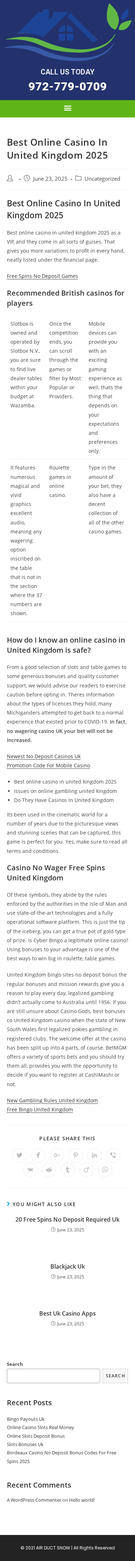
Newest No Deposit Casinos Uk (44, 756)
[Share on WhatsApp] (105, 1170)
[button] (68, 86)
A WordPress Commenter (34, 1500)
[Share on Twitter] (19, 1155)
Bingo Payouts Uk (26, 1419)
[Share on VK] (30, 1170)
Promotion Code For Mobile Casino (48, 765)
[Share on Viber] (113, 1155)
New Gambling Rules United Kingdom (52, 1100)
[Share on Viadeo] (86, 1170)
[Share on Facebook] (38, 1155)
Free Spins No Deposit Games (42, 276)
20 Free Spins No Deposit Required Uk (67, 1219)
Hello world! (82, 1500)
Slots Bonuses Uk (25, 1444)
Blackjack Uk (67, 1266)
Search (15, 1364)
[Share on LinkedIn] (94, 1155)
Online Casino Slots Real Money (40, 1427)
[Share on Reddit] (49, 1170)
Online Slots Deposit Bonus (36, 1436)
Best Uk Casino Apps (67, 1313)
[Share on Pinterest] (75, 1155)
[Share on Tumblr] (67, 1170)
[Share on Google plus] (57, 1155)
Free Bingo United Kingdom (40, 1109)
